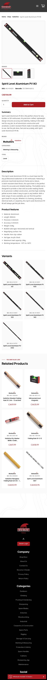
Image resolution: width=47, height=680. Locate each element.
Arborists (23, 613)
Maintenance (23, 664)
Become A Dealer (23, 570)
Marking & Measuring (10, 150)
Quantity (5, 101)
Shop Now (23, 557)
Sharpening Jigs (23, 660)
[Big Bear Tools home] (6, 6)
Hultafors (15, 17)
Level (5, 158)
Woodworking (23, 617)
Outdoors (23, 591)
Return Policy (23, 579)
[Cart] (43, 6)
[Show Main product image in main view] (7, 73)
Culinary (23, 656)
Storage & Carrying (23, 639)
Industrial (23, 621)
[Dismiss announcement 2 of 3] (43, 676)
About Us (23, 561)
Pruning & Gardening (23, 600)
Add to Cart (28, 104)
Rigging (23, 634)
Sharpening (23, 604)
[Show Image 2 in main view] (18, 73)
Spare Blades (23, 608)
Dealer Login (23, 544)
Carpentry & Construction (23, 626)
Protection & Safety (23, 647)
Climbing (23, 596)
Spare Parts (23, 630)
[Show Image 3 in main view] (29, 73)
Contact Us (23, 566)
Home (4, 17)
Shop (9, 17)
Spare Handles (23, 651)
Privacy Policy (23, 574)
